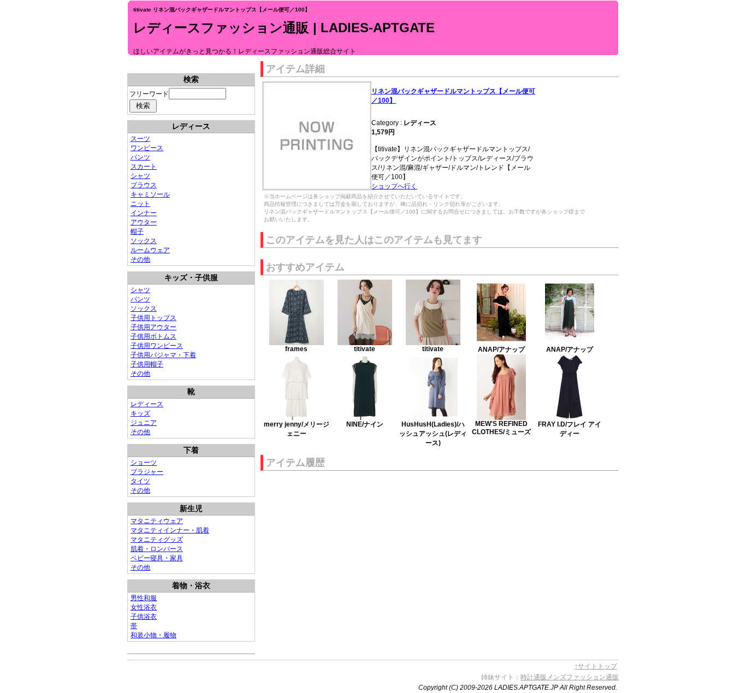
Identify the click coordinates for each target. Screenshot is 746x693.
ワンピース (147, 148)
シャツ (140, 176)
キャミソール (150, 194)
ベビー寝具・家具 (157, 558)
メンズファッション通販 (583, 677)
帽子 (137, 231)
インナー (144, 213)
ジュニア (144, 423)
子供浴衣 (144, 616)
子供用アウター (153, 327)
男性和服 (144, 598)
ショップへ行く (394, 186)
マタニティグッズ (157, 539)
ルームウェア (150, 250)
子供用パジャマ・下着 (163, 355)
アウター (144, 222)
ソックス (144, 241)
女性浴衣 (144, 607)
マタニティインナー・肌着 (170, 530)
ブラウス (144, 185)
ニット (140, 204)
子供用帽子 (147, 364)
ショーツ (144, 462)
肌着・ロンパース (157, 549)
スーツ (140, 139)
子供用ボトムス (153, 336)
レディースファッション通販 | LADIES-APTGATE (284, 27)
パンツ (140, 157)
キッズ (140, 413)
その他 (140, 259)
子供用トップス (153, 318)
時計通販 (533, 677)
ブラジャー (147, 472)
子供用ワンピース (157, 346)
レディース (147, 404)
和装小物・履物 (153, 635)
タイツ (140, 481)
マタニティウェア (157, 521)
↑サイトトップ (596, 666)
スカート (144, 166)
